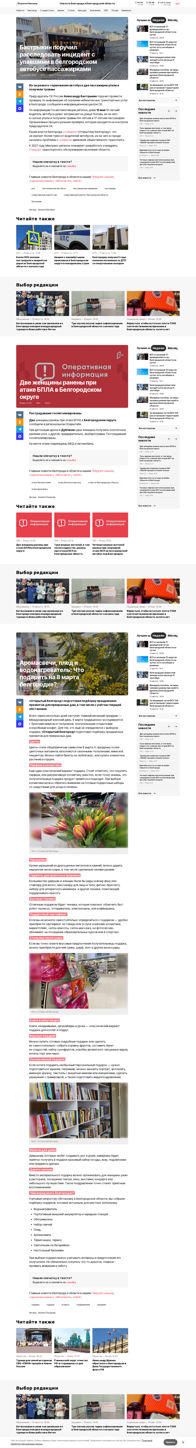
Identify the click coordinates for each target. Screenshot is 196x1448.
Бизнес (61, 10)
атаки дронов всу (40, 489)
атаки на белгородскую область (103, 482)
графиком (65, 140)
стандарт (35, 149)
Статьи (71, 10)
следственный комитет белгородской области (86, 195)
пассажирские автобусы (54, 188)
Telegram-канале (102, 177)
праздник (101, 1304)
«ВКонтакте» (63, 181)
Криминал (126, 10)
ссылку (71, 166)
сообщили (70, 132)
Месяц (172, 20)
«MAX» (77, 181)
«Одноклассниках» (41, 181)
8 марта (65, 1304)
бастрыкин (37, 201)
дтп (33, 188)
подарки (35, 1304)
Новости (20, 10)
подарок (51, 1304)
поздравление (83, 1304)
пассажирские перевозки (85, 188)
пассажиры (110, 188)
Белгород (32, 10)
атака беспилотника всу (69, 482)
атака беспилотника (41, 482)
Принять (170, 1442)
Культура (82, 10)
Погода (114, 10)
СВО (106, 10)
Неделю (158, 20)
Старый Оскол (47, 10)
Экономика (95, 10)
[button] (169, 111)
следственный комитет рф (44, 195)
